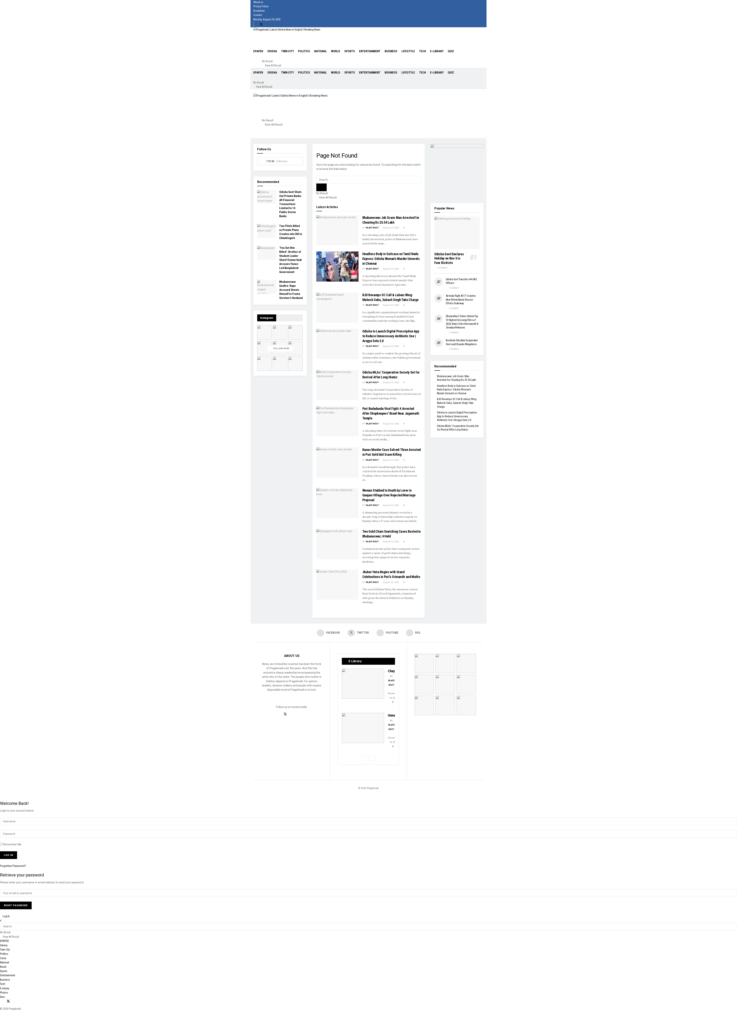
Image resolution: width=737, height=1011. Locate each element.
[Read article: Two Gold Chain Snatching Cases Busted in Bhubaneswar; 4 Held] (337, 544)
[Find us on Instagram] (292, 714)
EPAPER (258, 51)
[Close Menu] (0, 920)
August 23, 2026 (391, 228)
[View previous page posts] (365, 758)
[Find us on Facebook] (255, 24)
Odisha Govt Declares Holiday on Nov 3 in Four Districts (449, 258)
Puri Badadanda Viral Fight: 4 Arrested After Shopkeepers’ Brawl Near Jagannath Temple (390, 413)
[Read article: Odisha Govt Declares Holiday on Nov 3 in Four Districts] (457, 233)
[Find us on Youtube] (268, 24)
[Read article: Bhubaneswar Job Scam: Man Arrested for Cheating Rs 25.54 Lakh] (337, 230)
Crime (3, 958)
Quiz (451, 51)
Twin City (287, 51)
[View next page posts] (372, 758)
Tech (422, 51)
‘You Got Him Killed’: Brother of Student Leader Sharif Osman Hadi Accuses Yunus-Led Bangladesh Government (290, 260)
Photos (4, 992)
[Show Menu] (254, 91)
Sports (349, 51)
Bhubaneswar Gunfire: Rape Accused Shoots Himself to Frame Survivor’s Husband (291, 290)
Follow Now (281, 348)
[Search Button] (271, 57)
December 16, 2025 (393, 695)
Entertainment (369, 51)
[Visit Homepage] (286, 29)
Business (391, 51)
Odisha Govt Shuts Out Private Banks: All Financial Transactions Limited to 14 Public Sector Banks (290, 204)
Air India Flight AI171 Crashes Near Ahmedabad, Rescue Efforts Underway (461, 299)
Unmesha (394, 715)
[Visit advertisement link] (457, 170)
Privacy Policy (261, 6)
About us (258, 2)
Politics (304, 51)
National (320, 51)
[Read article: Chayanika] (363, 684)
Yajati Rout (372, 228)
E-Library (437, 51)
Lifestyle (408, 51)
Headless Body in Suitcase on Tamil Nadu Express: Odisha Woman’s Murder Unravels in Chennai (391, 258)
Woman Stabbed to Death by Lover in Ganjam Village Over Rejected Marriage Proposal (389, 495)
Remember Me (12, 844)
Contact (257, 15)
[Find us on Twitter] (261, 24)
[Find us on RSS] (274, 24)
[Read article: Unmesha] (363, 728)
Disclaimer (259, 10)
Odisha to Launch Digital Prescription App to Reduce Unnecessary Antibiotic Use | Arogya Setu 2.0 (390, 336)
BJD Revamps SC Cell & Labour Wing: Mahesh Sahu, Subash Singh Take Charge (457, 403)
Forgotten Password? (13, 865)
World (335, 51)
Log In (6, 916)
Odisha (272, 51)
